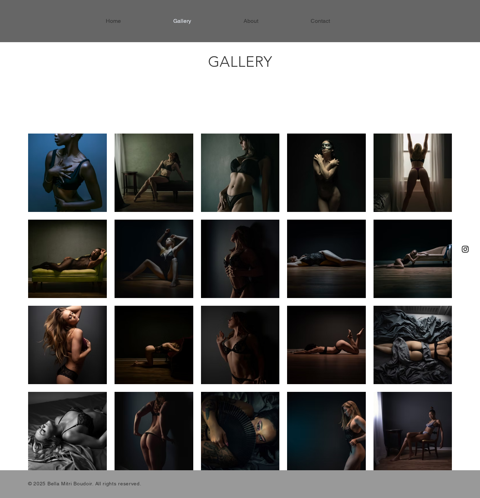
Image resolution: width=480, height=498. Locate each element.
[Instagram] (465, 249)
